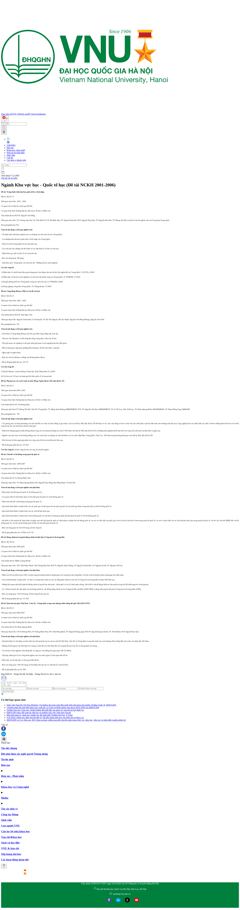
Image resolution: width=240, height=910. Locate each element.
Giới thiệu (11, 145)
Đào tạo (10, 148)
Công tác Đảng (9, 814)
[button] (120, 729)
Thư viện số (6, 114)
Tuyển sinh (7, 759)
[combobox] (4, 118)
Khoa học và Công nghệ (15, 786)
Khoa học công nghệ (16, 150)
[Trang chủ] (84, 111)
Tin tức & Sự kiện (9, 178)
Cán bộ (10, 158)
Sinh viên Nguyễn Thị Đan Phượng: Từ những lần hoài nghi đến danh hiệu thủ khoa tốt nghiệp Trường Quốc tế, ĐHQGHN (61, 705)
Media (4, 797)
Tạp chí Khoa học (11, 837)
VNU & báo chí (10, 848)
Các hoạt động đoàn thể (15, 859)
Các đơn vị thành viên (16, 160)
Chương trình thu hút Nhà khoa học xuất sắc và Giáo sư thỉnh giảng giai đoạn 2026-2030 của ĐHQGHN (53, 707)
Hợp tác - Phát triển (12, 776)
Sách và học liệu (10, 842)
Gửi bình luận (7, 691)
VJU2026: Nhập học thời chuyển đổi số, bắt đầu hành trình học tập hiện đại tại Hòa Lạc (45, 717)
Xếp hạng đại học (11, 854)
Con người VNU (10, 825)
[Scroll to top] (4, 866)
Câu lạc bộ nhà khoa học (15, 831)
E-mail (26, 114)
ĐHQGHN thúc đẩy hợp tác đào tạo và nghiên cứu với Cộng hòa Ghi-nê (39, 712)
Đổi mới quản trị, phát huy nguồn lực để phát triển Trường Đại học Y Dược (40, 715)
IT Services (34, 114)
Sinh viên (11, 155)
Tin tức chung (9, 748)
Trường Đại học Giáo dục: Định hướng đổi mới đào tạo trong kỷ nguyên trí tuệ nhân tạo (45, 710)
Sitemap (42, 114)
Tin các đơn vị (9, 808)
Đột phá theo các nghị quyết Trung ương (24, 753)
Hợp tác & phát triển (16, 153)
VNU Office (17, 114)
